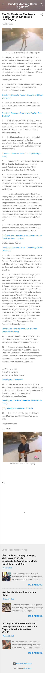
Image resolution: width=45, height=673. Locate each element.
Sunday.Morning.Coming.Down (22, 5)
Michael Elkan (27, 668)
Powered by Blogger (24, 664)
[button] (41, 15)
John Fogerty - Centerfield (12, 380)
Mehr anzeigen (35, 585)
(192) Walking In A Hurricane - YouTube (17, 408)
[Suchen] (41, 5)
